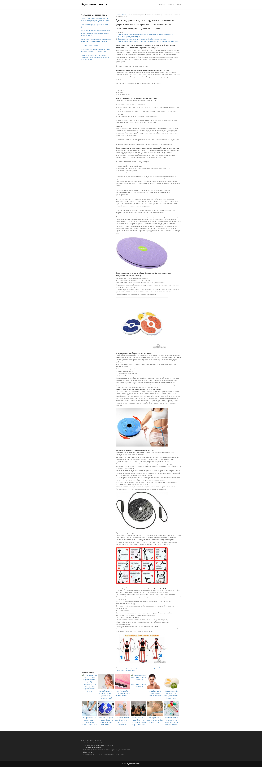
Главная (162, 5)
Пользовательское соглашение (102, 745)
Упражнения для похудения (125, 670)
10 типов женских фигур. (89, 45)
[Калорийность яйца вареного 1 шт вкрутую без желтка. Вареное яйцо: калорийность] (171, 689)
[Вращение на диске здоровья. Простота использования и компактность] (106, 715)
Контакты (86, 745)
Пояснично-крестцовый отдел (169, 668)
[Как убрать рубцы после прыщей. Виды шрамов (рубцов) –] (122, 689)
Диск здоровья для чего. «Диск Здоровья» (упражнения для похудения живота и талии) (148, 41)
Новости (171, 5)
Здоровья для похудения (132, 668)
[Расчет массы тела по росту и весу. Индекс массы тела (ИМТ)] (89, 682)
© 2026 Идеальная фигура (92, 741)
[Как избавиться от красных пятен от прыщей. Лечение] (155, 689)
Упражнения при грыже (150, 668)
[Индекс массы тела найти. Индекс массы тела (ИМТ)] (138, 680)
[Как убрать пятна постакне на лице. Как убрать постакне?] (155, 715)
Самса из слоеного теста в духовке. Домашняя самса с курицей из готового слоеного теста (95, 57)
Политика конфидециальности (93, 747)
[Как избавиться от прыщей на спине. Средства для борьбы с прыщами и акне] (138, 715)
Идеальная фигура (94, 4)
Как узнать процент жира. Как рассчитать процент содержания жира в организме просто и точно (95, 33)
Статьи (178, 5)
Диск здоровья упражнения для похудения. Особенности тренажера (142, 39)
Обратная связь (88, 752)
